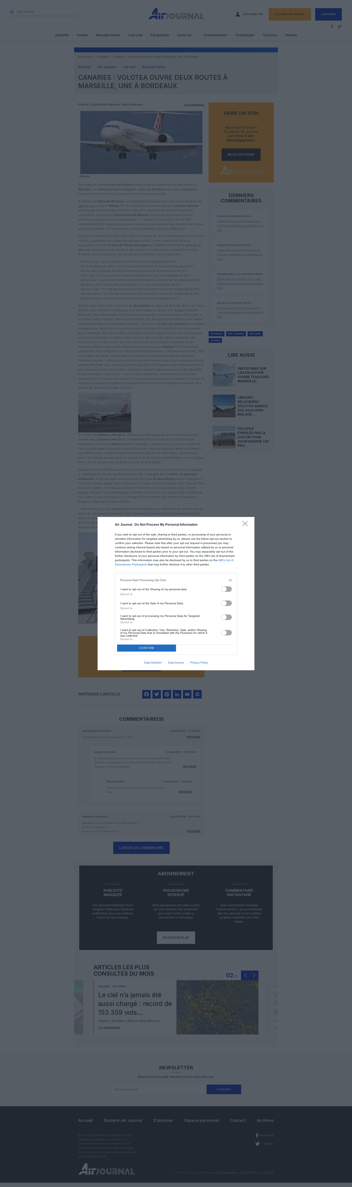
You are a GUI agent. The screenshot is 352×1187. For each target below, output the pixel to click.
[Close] (246, 525)
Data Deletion (153, 662)
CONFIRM (146, 647)
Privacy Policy (199, 662)
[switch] (226, 589)
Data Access (176, 662)
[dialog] (176, 593)
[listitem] (176, 580)
